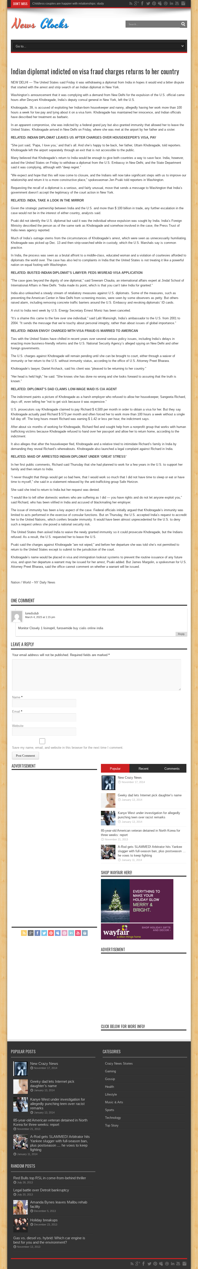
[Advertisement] (48, 845)
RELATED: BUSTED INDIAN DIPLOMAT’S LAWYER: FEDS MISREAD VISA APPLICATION (76, 273)
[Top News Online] (40, 27)
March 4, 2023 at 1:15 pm (40, 617)
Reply (181, 634)
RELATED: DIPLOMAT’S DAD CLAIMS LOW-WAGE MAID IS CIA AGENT (64, 389)
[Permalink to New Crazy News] (108, 789)
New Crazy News (130, 777)
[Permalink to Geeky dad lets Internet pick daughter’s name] (108, 806)
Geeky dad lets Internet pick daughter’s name (150, 795)
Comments (172, 768)
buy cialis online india (88, 628)
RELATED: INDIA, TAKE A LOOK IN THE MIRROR (47, 200)
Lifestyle (111, 1094)
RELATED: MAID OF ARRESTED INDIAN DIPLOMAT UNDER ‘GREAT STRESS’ (69, 456)
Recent (143, 768)
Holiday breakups (44, 1220)
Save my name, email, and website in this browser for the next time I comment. (67, 747)
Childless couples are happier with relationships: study (68, 3)
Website (17, 726)
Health (109, 1087)
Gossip (110, 1079)
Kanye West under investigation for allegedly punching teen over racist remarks (57, 1103)
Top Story (112, 1125)
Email (16, 711)
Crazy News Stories (119, 1063)
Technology (113, 1118)
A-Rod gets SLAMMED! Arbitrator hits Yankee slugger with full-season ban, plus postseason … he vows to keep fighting (152, 851)
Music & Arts (114, 1102)
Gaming (110, 1071)
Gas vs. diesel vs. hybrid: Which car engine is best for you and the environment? (49, 1240)
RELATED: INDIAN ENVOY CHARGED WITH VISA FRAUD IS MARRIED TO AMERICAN (74, 331)
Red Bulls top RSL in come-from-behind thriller (49, 1178)
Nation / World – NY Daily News (33, 582)
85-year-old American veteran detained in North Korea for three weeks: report (50, 1122)
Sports (109, 1110)
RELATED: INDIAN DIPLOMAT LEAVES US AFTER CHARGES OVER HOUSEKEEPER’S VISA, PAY (83, 137)
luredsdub (32, 613)
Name (16, 697)
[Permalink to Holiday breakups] (20, 1231)
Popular (115, 768)
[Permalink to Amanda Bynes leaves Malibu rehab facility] (20, 1213)
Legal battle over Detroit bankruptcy (41, 1190)
